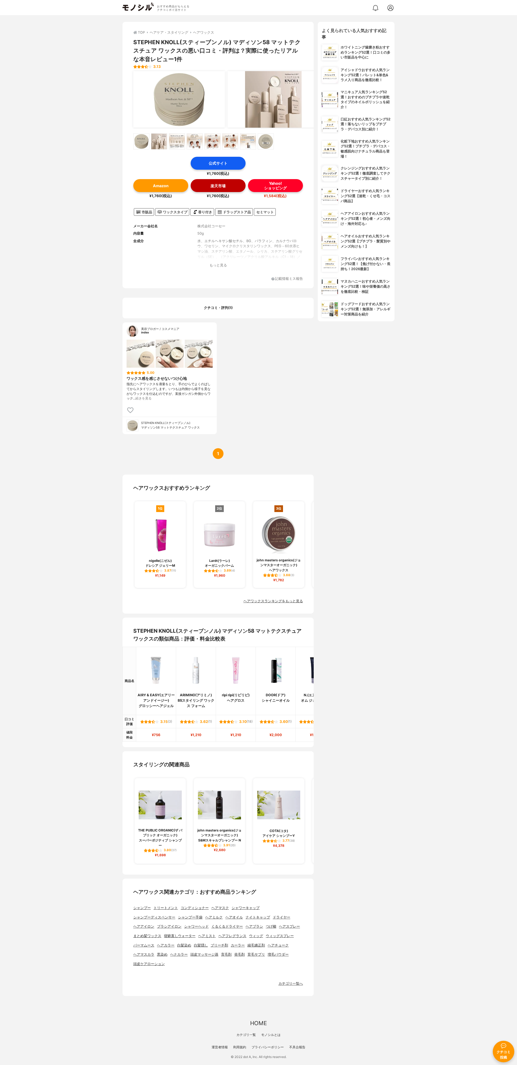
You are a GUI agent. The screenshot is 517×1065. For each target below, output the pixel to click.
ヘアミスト (207, 936)
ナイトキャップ (258, 917)
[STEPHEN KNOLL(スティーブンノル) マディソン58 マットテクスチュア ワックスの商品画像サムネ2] (159, 141)
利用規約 (239, 1047)
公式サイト (218, 163)
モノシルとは (271, 1035)
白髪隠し (201, 945)
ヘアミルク (214, 917)
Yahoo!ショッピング (275, 185)
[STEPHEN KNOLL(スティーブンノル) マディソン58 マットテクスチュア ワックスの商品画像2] (273, 99)
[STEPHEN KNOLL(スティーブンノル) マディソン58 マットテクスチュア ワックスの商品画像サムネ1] (141, 141)
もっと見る (218, 265)
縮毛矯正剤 (256, 945)
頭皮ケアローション (149, 964)
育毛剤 (226, 954)
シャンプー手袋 (190, 917)
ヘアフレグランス (232, 936)
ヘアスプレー (289, 926)
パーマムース (143, 945)
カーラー (238, 945)
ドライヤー (281, 917)
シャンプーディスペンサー (154, 917)
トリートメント (165, 908)
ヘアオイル (234, 917)
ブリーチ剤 (219, 945)
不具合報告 (297, 1047)
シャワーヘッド (196, 926)
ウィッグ (256, 936)
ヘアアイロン (143, 926)
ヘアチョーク (278, 945)
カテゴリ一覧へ (290, 984)
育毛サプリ (256, 954)
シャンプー (142, 908)
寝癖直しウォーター (179, 936)
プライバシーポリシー (267, 1047)
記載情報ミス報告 (289, 279)
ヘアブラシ (254, 926)
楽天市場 (218, 185)
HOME (258, 1023)
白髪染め (184, 945)
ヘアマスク (220, 908)
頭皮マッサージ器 (204, 954)
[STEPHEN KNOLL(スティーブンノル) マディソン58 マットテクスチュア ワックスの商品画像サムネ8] (266, 141)
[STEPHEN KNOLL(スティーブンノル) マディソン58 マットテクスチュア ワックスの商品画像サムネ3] (177, 141)
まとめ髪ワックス (147, 936)
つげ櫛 (271, 926)
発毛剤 (239, 954)
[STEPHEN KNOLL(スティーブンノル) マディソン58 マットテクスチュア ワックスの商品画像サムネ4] (195, 141)
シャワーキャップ (246, 908)
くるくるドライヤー (227, 926)
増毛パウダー (278, 954)
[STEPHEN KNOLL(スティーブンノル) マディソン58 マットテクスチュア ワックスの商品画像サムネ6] (230, 141)
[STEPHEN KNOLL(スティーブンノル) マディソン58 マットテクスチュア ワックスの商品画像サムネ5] (212, 141)
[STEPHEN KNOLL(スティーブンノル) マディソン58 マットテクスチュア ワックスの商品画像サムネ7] (248, 141)
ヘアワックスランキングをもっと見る (273, 601)
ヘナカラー (179, 954)
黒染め (162, 954)
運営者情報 (220, 1047)
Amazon (161, 185)
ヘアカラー (165, 945)
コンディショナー (195, 908)
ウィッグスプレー (280, 936)
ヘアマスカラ (143, 954)
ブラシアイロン (169, 926)
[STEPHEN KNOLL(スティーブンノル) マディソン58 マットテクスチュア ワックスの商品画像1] (179, 99)
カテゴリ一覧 (246, 1035)
